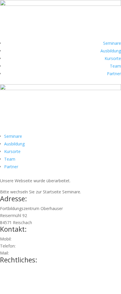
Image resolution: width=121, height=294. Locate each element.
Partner (114, 73)
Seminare (112, 43)
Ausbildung (110, 51)
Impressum (10, 269)
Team (115, 66)
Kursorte (113, 58)
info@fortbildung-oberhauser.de (40, 253)
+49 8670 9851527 (34, 246)
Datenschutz (12, 276)
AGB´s (6, 283)
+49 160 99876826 (30, 239)
